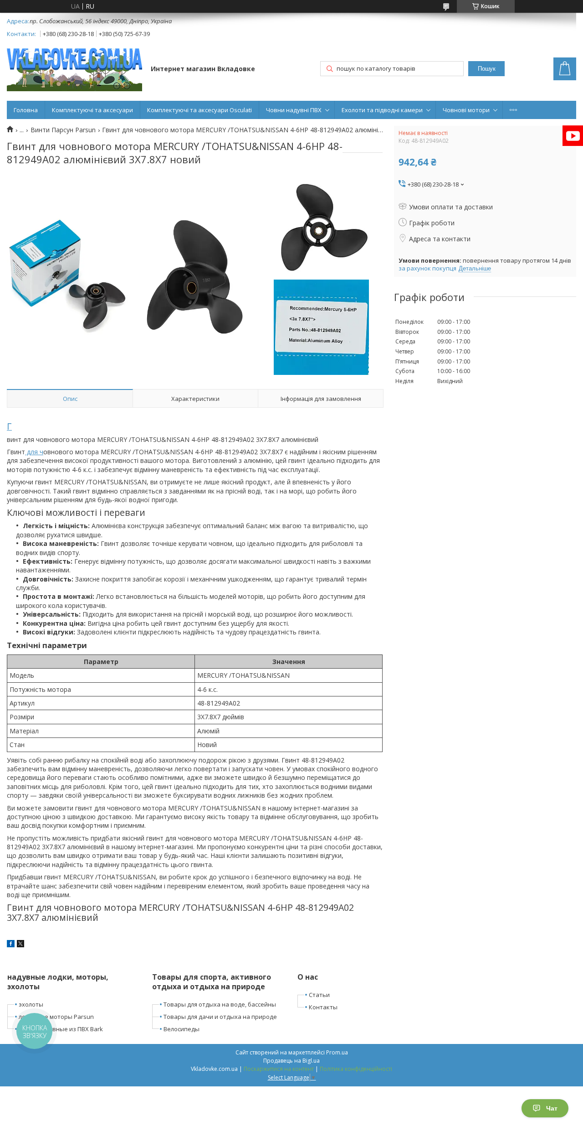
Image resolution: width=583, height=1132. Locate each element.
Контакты (323, 1007)
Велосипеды (181, 1029)
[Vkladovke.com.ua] (74, 69)
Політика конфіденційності (356, 1069)
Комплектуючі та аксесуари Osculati (199, 110)
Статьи (319, 995)
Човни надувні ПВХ (294, 110)
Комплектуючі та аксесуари (92, 110)
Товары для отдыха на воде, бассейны (220, 1004)
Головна (26, 110)
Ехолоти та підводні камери (382, 110)
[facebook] (11, 944)
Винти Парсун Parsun (63, 130)
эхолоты (31, 1004)
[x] (20, 944)
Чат (551, 1108)
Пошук (487, 68)
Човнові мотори (466, 110)
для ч (34, 451)
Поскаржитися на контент (279, 1069)
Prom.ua (337, 1052)
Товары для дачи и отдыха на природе (220, 1017)
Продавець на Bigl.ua (291, 1060)
